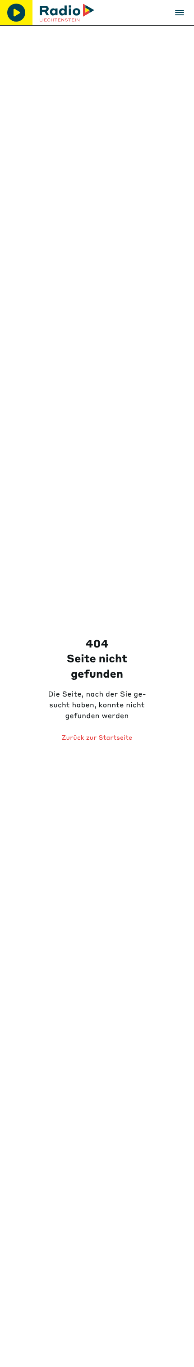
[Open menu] (179, 12)
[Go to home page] (67, 12)
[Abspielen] (16, 13)
